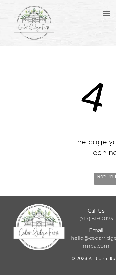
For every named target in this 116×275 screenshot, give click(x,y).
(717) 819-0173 (96, 219)
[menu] (106, 13)
